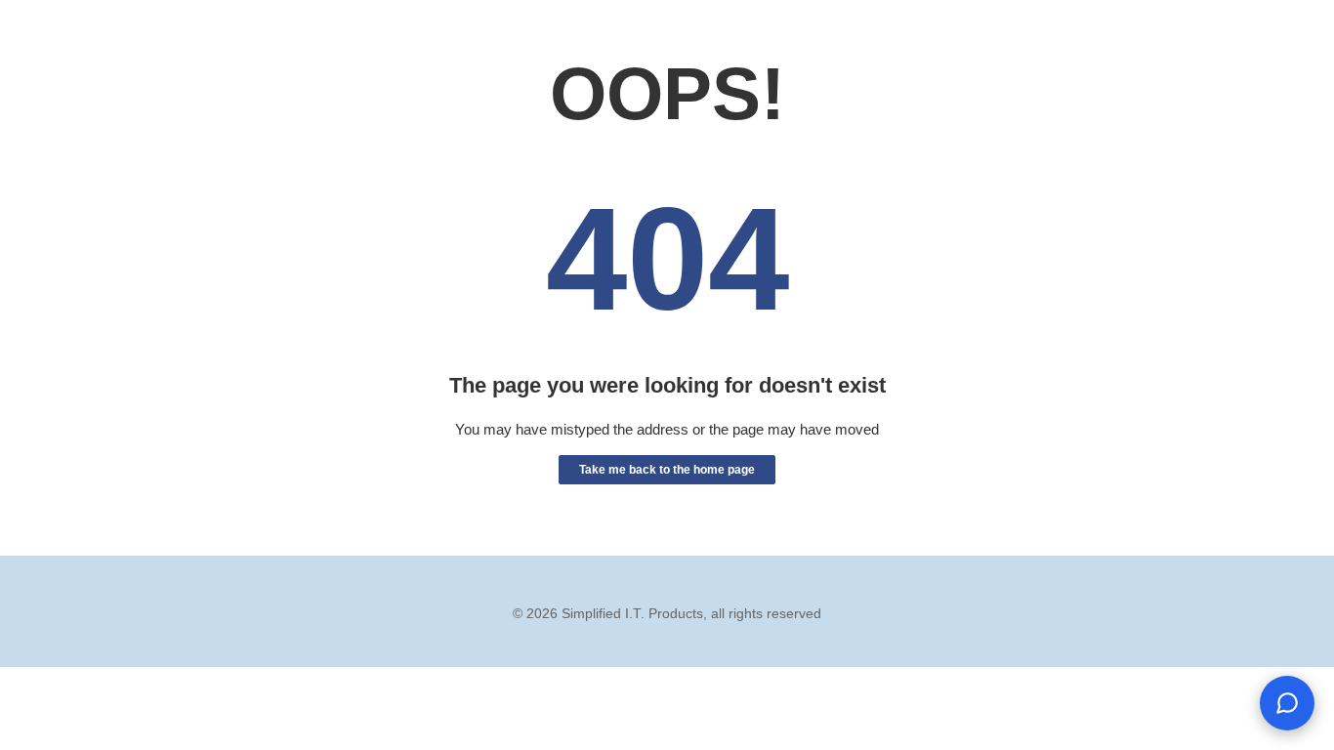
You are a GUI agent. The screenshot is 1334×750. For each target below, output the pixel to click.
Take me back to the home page (667, 470)
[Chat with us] (1287, 703)
